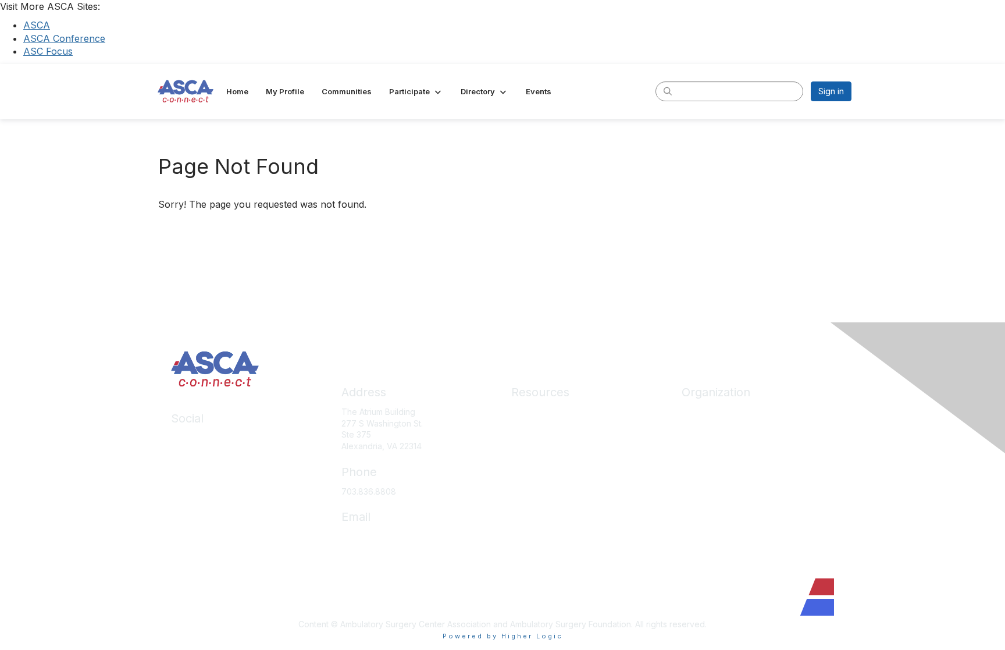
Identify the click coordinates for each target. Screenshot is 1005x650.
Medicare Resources (551, 412)
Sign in (831, 91)
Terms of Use (537, 550)
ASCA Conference (64, 38)
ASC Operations (541, 429)
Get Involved (706, 463)
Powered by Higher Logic (503, 636)
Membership (535, 463)
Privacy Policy (538, 532)
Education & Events (548, 446)
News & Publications (550, 498)
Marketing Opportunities (728, 481)
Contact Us (703, 498)
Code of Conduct (544, 515)
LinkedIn (187, 438)
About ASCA (705, 412)
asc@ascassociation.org (387, 536)
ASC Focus (48, 51)
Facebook (191, 455)
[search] (667, 90)
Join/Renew (705, 429)
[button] (416, 91)
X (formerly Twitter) (208, 472)
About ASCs (534, 481)
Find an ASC (705, 446)
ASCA (36, 25)
